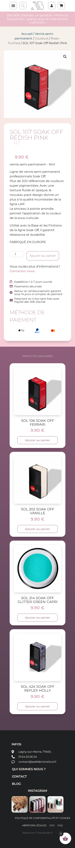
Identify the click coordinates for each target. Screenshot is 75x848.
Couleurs (41, 38)
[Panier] (59, 3)
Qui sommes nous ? (29, 769)
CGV (51, 825)
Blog (16, 784)
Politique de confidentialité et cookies (42, 818)
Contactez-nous (22, 271)
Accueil (26, 34)
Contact (19, 776)
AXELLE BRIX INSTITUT (37, 6)
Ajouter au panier (43, 256)
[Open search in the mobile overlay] (23, 6)
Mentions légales (34, 825)
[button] (13, 5)
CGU (60, 825)
